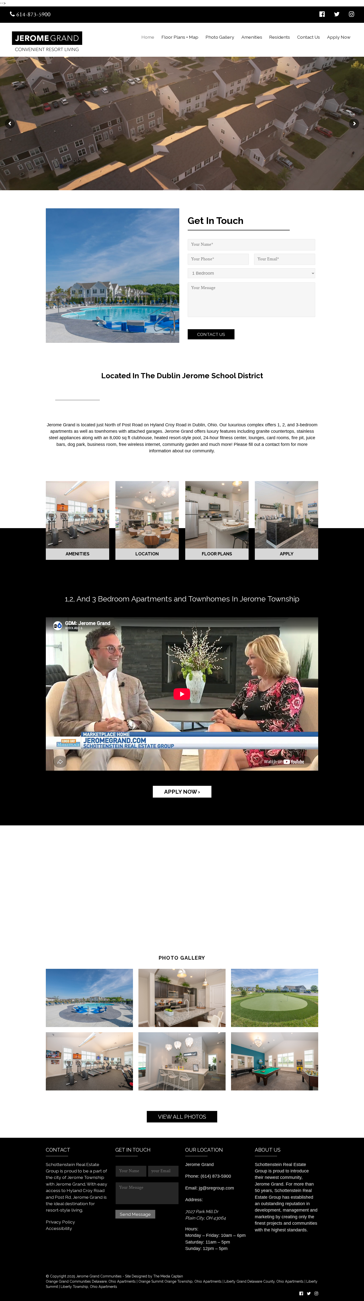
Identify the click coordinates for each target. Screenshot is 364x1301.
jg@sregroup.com (216, 1188)
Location (147, 514)
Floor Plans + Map (179, 37)
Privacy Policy (60, 1221)
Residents (279, 37)
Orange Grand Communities (68, 1281)
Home (147, 37)
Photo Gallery (220, 37)
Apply (286, 514)
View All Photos (182, 1116)
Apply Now (338, 37)
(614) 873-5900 (216, 1176)
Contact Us (308, 37)
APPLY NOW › (182, 791)
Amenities (251, 37)
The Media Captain (168, 1276)
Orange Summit (150, 1281)
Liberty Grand (234, 1281)
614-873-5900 (33, 14)
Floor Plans (217, 514)
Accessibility (59, 1228)
